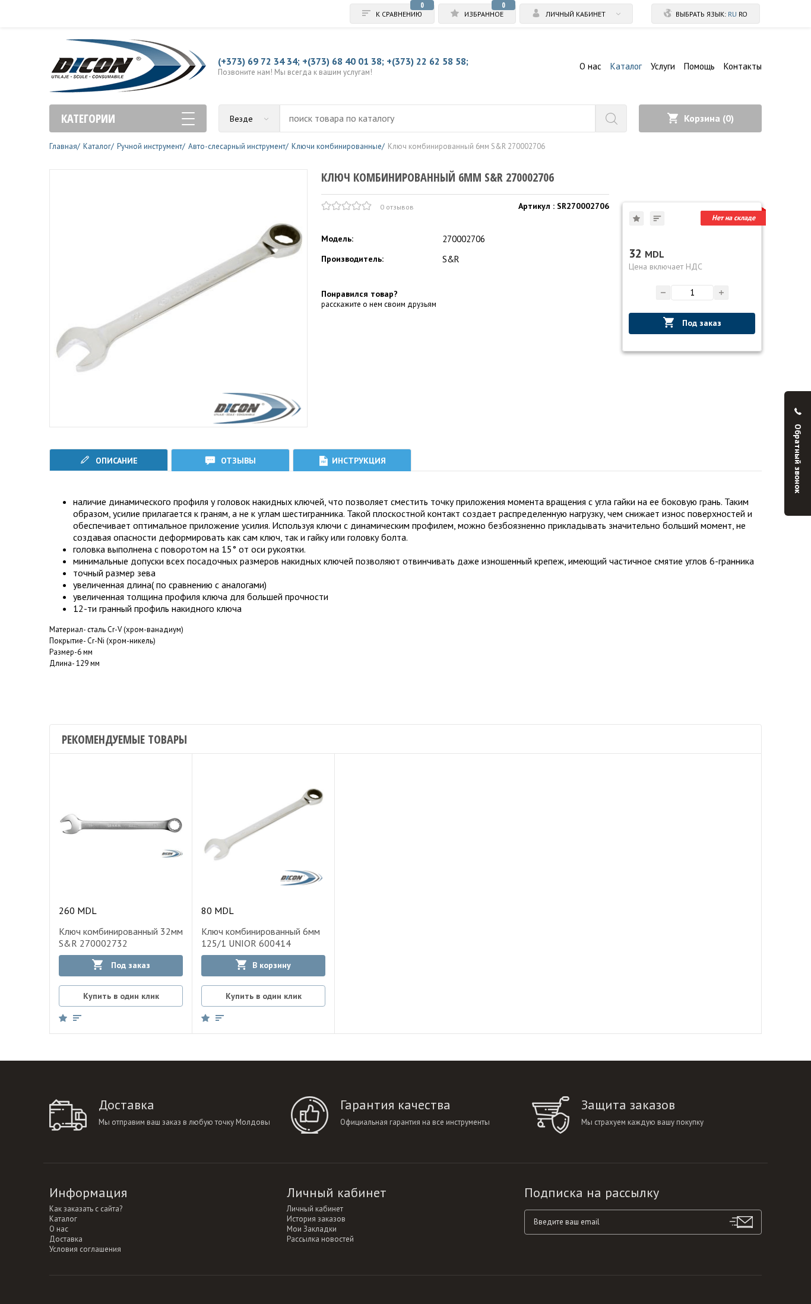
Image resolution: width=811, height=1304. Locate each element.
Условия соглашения (85, 1249)
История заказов (316, 1219)
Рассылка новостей (320, 1239)
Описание (115, 460)
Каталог (626, 66)
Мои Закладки (312, 1229)
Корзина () (709, 118)
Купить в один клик (121, 996)
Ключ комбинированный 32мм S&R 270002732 (121, 937)
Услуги (663, 66)
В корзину (271, 965)
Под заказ (700, 323)
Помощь (699, 66)
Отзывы (237, 460)
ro (743, 13)
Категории (88, 118)
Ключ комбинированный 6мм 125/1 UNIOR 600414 (260, 937)
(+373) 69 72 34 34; (259, 61)
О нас (590, 66)
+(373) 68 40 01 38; (343, 61)
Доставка (66, 1239)
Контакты (743, 66)
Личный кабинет (315, 1209)
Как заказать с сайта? (85, 1209)
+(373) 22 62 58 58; (427, 61)
